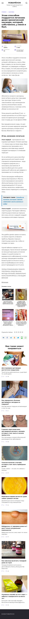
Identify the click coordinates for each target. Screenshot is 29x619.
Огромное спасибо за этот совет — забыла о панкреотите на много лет (14, 596)
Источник (5, 282)
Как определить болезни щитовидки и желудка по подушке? (11, 402)
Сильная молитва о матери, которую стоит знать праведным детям (14, 464)
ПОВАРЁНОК (14, 3)
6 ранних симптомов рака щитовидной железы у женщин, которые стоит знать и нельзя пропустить (13, 432)
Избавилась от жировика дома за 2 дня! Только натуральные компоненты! (14, 528)
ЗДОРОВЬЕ (6, 40)
